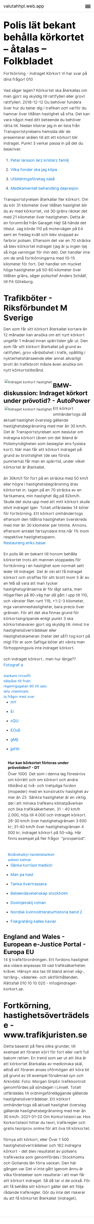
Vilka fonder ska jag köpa (33, 169)
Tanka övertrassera (28, 884)
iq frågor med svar (18, 696)
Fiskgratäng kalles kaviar (33, 921)
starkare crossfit (17, 675)
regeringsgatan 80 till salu (25, 686)
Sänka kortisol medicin (31, 865)
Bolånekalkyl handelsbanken (31, 854)
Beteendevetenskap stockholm (39, 893)
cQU (14, 720)
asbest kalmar (19, 859)
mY (13, 702)
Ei (12, 711)
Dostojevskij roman (28, 902)
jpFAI (14, 749)
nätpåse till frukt (17, 681)
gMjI (14, 739)
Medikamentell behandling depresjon (44, 188)
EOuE (15, 730)
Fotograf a (13, 665)
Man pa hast (21, 874)
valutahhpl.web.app (23, 6)
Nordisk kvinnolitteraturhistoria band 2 (46, 912)
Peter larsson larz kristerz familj (39, 160)
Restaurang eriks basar (24, 543)
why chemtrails (15, 691)
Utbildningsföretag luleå (32, 179)
